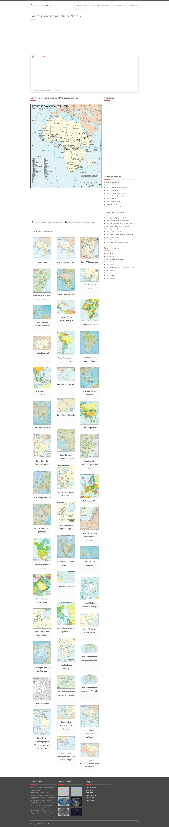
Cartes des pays (119, 5)
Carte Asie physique (42, 427)
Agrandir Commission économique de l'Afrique (48, 222)
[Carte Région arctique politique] (66, 624)
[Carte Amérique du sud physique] (89, 354)
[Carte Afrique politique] (89, 321)
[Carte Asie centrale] (42, 349)
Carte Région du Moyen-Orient (116, 229)
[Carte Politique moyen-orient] (42, 595)
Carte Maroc (110, 262)
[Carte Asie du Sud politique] (42, 388)
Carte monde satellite (113, 201)
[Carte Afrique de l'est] (89, 258)
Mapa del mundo (91, 795)
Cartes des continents (101, 5)
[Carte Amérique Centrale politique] (66, 313)
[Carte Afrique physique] (66, 290)
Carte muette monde (112, 185)
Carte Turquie (110, 256)
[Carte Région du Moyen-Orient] (89, 625)
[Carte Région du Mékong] (66, 661)
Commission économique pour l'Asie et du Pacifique (66, 756)
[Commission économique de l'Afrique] (66, 188)
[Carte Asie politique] (89, 424)
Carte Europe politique (89, 500)
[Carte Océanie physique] (89, 558)
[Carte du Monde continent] (76, 791)
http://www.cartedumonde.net (46, 824)
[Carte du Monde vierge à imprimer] (63, 791)
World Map (89, 790)
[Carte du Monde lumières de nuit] (76, 811)
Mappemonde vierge (112, 182)
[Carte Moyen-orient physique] (42, 524)
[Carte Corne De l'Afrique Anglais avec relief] (89, 457)
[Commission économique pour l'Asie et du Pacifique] (66, 749)
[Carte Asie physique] (42, 424)
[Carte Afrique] (42, 259)
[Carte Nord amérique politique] (42, 561)
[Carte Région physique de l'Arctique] (42, 664)
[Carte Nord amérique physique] (66, 558)
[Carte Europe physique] (42, 494)
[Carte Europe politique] (89, 497)
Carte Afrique (42, 262)
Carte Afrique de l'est (89, 262)
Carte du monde (40, 5)
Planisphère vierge (112, 204)
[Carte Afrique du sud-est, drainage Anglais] (42, 292)
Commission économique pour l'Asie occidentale (89, 763)
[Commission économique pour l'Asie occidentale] (89, 756)
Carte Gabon (110, 264)
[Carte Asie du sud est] (66, 381)
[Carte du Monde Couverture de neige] (63, 811)
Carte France (110, 276)
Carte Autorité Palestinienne (115, 259)
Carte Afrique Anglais (65, 262)
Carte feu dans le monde (114, 207)
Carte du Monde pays (112, 190)
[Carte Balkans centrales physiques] (66, 451)
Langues (133, 5)
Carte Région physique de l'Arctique (117, 218)
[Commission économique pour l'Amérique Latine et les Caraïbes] (42, 734)
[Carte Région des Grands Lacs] (42, 628)
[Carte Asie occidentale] (66, 411)
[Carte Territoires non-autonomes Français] (89, 684)
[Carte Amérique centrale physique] (42, 318)
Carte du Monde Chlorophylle (115, 196)
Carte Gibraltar (110, 273)
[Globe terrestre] (76, 801)
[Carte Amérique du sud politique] (66, 354)
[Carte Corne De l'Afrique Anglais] (42, 457)
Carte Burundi (110, 278)
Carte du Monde (111, 199)
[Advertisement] (84, 38)
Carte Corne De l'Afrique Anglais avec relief (89, 464)
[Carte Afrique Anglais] (66, 259)
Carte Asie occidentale (66, 415)
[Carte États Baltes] (42, 700)
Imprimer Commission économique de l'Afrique (81, 222)
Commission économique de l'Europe (66, 725)
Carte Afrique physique (66, 294)
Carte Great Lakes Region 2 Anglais (117, 226)
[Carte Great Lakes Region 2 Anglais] (66, 521)
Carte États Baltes (42, 703)
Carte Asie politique (89, 427)
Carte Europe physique (42, 497)
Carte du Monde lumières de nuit (116, 188)
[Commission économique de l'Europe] (66, 718)
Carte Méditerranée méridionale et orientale (89, 536)
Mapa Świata (90, 800)
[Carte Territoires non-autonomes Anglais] (89, 653)
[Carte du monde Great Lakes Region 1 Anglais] (66, 688)
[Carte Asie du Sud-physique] (89, 388)
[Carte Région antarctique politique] (89, 599)
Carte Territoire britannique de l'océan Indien (120, 267)
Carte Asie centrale (42, 353)
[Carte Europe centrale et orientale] (66, 489)
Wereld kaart (90, 798)
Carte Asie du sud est (65, 384)
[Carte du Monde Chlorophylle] (63, 801)
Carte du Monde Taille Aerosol (115, 193)
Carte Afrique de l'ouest (113, 232)
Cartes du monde (81, 5)
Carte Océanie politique (66, 586)
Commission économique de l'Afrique (89, 733)
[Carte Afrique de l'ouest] (89, 281)
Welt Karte (89, 793)
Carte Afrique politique (89, 324)
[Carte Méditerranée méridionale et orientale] (89, 529)
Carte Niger (109, 253)
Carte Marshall (110, 270)
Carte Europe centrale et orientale (117, 243)
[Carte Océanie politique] (66, 583)
